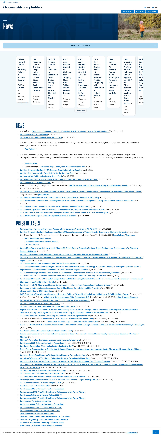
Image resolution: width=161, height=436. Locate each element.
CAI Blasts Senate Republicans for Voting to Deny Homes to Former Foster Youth (53, 355)
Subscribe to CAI (152, 11)
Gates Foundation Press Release (38, 238)
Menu (156, 7)
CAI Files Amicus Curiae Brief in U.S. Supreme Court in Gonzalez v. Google (50, 170)
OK (155, 432)
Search (149, 7)
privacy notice (132, 433)
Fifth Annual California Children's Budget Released (41, 425)
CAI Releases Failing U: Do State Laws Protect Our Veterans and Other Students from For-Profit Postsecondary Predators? (70, 272)
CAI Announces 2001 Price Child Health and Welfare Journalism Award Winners (52, 398)
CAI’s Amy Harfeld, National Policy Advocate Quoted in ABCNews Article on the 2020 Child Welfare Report (64, 212)
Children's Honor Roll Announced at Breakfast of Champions (45, 416)
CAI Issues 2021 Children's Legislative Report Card (41, 176)
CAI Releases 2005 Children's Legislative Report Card (42, 373)
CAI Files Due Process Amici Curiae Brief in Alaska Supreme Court (47, 173)
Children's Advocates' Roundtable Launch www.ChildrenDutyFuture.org (50, 340)
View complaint (31, 163)
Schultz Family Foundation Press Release (41, 241)
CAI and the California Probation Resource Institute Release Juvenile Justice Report (54, 206)
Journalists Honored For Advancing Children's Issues (42, 422)
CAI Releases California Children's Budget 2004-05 (41, 382)
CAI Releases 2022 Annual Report (34, 134)
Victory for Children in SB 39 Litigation (36, 291)
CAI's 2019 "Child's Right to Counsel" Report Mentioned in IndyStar (48, 215)
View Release (30, 149)
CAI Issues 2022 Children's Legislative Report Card (41, 137)
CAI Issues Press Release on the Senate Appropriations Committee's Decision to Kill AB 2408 (58, 179)
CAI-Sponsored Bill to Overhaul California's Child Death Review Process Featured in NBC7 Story (59, 197)
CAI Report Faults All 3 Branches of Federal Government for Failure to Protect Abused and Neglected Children (65, 285)
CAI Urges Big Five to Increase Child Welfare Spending (42, 370)
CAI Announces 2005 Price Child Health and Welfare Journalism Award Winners (52, 376)
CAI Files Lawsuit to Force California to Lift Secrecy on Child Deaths (48, 306)
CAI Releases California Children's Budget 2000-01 (41, 407)
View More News (80, 110)
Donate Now (139, 11)
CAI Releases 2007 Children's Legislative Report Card (42, 343)
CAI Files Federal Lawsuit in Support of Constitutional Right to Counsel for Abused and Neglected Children (64, 254)
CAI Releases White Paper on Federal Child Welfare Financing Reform (48, 263)
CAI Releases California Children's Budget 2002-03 (41, 395)
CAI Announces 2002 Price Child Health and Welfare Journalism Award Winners (52, 392)
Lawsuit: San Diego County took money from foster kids (62, 166)
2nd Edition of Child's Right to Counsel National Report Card (67, 318)
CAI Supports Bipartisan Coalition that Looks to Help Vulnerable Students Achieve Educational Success (62, 209)
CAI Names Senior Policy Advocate (34, 386)
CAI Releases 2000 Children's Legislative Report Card (42, 404)
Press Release (119, 235)
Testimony (130, 235)
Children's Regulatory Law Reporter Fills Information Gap (44, 419)
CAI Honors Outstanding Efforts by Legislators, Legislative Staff (46, 346)
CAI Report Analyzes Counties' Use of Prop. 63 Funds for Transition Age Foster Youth (55, 315)
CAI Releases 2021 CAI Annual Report (35, 182)
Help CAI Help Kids (127, 11)
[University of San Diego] (11, 2)
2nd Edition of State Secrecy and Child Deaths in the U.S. (66, 297)
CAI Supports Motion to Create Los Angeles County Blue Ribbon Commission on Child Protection (60, 288)
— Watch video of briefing (127, 297)
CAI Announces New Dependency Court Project (40, 303)
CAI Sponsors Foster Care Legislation (35, 401)
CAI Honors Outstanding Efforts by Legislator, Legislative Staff (46, 331)
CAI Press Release (32, 244)
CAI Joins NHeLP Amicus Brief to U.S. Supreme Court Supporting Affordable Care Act (55, 300)
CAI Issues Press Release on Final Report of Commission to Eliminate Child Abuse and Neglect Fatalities (63, 275)
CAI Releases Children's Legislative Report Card (40, 410)
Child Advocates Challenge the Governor (37, 413)
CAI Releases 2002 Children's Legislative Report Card (42, 389)
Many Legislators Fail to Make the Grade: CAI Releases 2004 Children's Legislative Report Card (59, 379)
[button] (80, 45)
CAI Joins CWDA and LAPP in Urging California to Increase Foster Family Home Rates (55, 358)
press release (43, 194)
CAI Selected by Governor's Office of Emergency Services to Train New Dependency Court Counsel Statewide (65, 361)
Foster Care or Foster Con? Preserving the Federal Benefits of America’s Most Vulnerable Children (70, 131)
